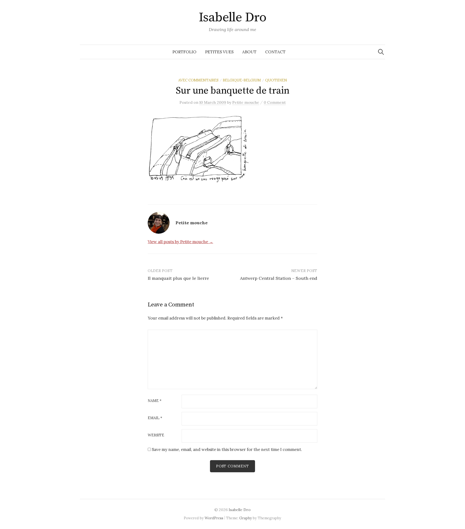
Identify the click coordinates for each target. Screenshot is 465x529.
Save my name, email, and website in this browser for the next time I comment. (227, 449)
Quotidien (276, 80)
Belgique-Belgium (242, 80)
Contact (275, 52)
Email (155, 418)
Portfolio (184, 52)
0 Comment (275, 102)
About (249, 52)
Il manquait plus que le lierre (178, 278)
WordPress (214, 518)
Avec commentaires (198, 80)
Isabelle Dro (232, 17)
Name (155, 401)
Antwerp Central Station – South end (278, 278)
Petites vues (219, 52)
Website (156, 435)
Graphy (245, 518)
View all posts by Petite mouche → (180, 241)
